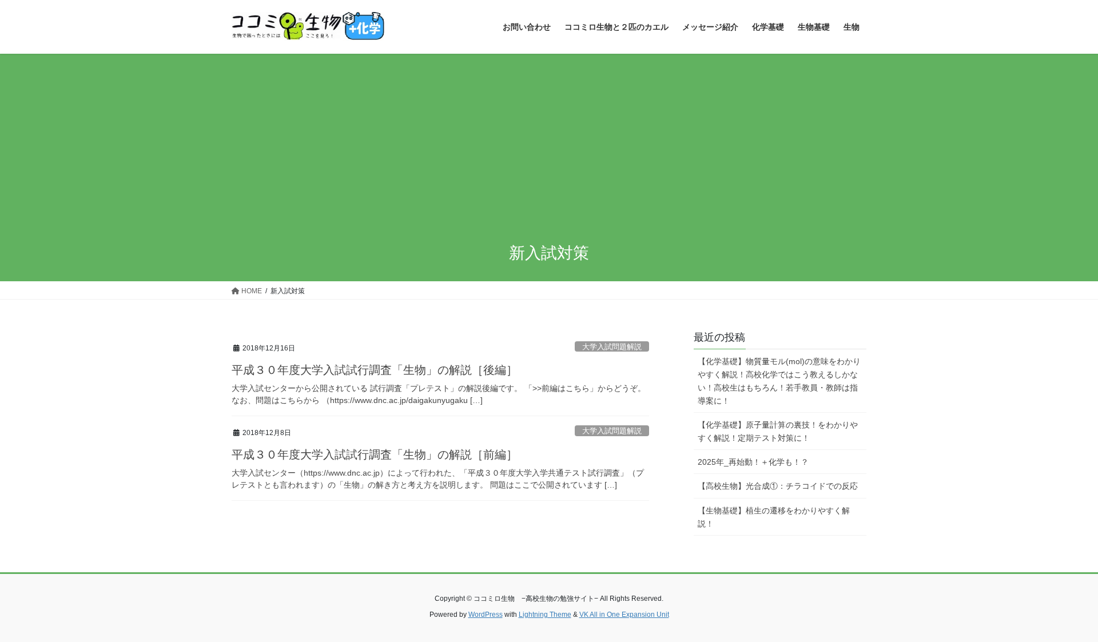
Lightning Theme (545, 615)
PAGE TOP (1062, 613)
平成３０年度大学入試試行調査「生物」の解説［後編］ (375, 370)
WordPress (485, 615)
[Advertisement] (549, 139)
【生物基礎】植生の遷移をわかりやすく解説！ (774, 517)
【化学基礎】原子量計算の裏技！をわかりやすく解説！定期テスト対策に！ (778, 431)
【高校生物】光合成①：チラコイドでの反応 (778, 486)
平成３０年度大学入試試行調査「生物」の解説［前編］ (375, 454)
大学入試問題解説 (612, 346)
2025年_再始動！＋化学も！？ (753, 461)
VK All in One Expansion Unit (624, 615)
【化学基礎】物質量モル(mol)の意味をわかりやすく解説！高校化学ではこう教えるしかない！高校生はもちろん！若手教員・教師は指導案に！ (779, 381)
